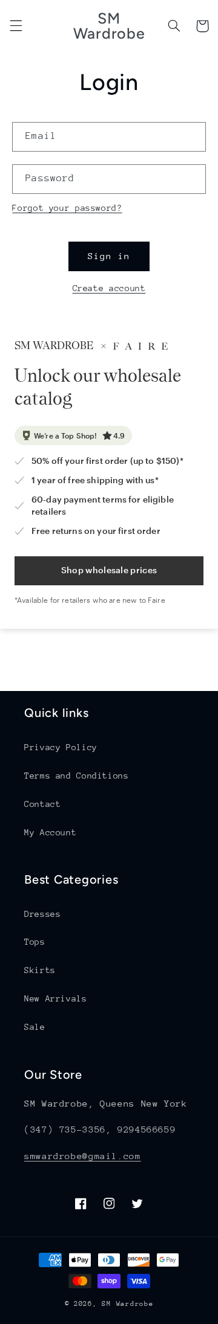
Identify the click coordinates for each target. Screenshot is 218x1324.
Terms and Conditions (76, 775)
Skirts (40, 970)
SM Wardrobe (127, 1304)
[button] (16, 26)
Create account (109, 288)
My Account (50, 832)
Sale (34, 1027)
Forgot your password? (67, 208)
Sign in (109, 256)
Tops (34, 941)
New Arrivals (55, 998)
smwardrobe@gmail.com (82, 1156)
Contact (42, 804)
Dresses (42, 914)
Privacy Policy (60, 747)
